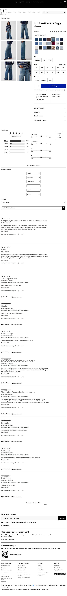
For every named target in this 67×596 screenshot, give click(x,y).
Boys (24, 12)
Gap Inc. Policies (45, 589)
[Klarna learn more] (64, 90)
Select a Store (56, 96)
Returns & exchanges (6, 570)
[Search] (65, 12)
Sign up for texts (58, 570)
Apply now (4, 539)
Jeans (8, 18)
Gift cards (3, 574)
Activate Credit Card (23, 572)
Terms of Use (54, 585)
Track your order (5, 572)
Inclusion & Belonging (43, 572)
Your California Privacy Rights (42, 585)
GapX (39, 12)
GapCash (3, 581)
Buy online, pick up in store (6, 579)
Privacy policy (5, 525)
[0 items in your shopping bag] (65, 2)
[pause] (65, 6)
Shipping (3, 567)
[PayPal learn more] (58, 90)
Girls (19, 12)
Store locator (57, 567)
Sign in (38, 99)
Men (15, 12)
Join (42, 99)
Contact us (56, 565)
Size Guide (62, 64)
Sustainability (62, 585)
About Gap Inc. (6, 587)
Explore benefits (22, 570)
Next (45, 504)
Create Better (41, 570)
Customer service (5, 565)
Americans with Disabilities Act (8, 589)
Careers (39, 565)
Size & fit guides (5, 576)
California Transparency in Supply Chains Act (29, 589)
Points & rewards (22, 567)
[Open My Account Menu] (61, 2)
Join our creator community (41, 574)
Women (10, 12)
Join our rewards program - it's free (24, 574)
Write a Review (59, 135)
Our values (40, 567)
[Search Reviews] (63, 208)
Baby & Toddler (31, 12)
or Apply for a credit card (24, 577)
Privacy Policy (16, 585)
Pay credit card (21, 565)
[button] (16, 73)
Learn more (12, 539)
